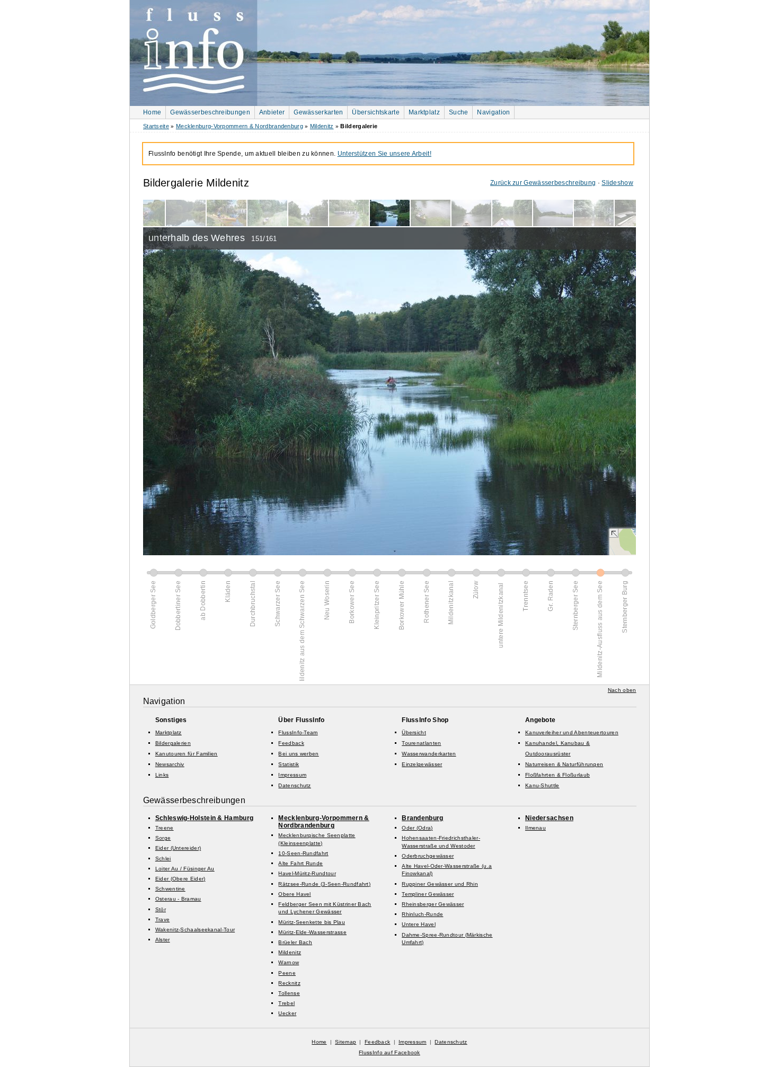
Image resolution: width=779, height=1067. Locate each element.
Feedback (291, 743)
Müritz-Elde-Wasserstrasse (312, 932)
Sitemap (345, 1042)
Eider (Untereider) (178, 848)
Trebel (286, 1003)
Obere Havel (294, 894)
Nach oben (622, 690)
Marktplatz (424, 112)
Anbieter (272, 112)
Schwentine (170, 889)
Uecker (287, 1013)
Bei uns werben (298, 754)
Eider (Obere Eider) (180, 879)
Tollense (288, 993)
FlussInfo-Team (297, 732)
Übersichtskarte (376, 112)
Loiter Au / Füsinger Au (185, 869)
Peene (287, 973)
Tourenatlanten (421, 743)
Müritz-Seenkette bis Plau (311, 922)
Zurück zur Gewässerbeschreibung (543, 182)
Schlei (163, 858)
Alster (162, 939)
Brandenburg (422, 818)
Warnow (288, 962)
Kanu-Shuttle (542, 785)
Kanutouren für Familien (186, 754)
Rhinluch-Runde (422, 914)
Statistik (288, 764)
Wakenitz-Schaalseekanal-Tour (195, 929)
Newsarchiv (169, 764)
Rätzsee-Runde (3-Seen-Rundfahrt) (324, 884)
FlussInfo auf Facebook (389, 1052)
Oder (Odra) (417, 828)
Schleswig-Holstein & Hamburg (204, 818)
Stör (160, 909)
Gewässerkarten (318, 112)
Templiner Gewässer (428, 894)
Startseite (156, 126)
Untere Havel (419, 924)
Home (152, 112)
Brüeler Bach (295, 942)
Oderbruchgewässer (428, 856)
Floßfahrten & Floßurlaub (557, 775)
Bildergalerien (173, 743)
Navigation (493, 112)
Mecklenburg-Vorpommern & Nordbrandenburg (239, 126)
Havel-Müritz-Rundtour (306, 873)
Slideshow (617, 182)
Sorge (163, 838)
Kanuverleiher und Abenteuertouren (571, 732)
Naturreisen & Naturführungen (564, 764)
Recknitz (289, 983)
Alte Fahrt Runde (300, 863)
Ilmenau (535, 828)
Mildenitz (322, 126)
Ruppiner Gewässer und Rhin (440, 884)
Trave (162, 919)
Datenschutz (294, 785)
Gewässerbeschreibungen (210, 112)
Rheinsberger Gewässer (433, 904)
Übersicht (414, 732)
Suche (458, 112)
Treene (164, 828)
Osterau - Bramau (178, 899)
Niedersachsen (549, 818)
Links (162, 775)
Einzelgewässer (422, 764)
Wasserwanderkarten (429, 754)
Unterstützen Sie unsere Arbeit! (384, 153)
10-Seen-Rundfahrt (303, 853)
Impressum (292, 775)
